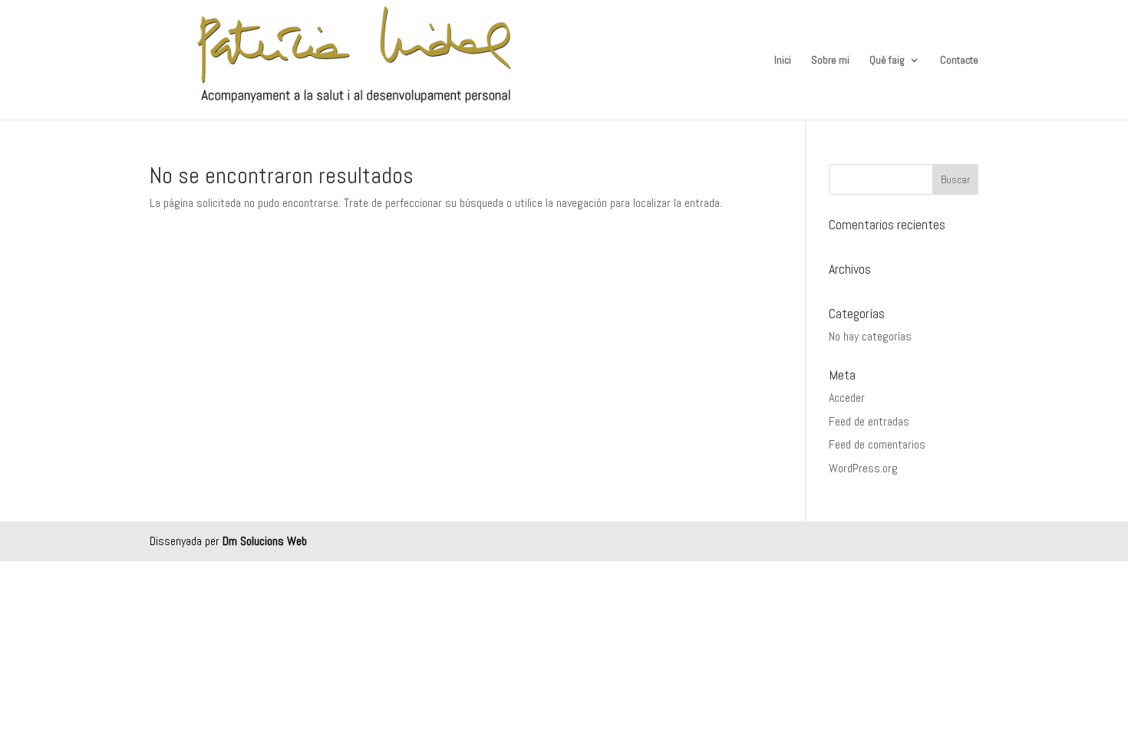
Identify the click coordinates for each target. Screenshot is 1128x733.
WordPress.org (863, 468)
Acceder (847, 398)
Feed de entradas (869, 421)
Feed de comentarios (877, 444)
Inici (782, 60)
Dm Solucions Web (265, 541)
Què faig (887, 60)
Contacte (959, 60)
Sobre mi (830, 60)
